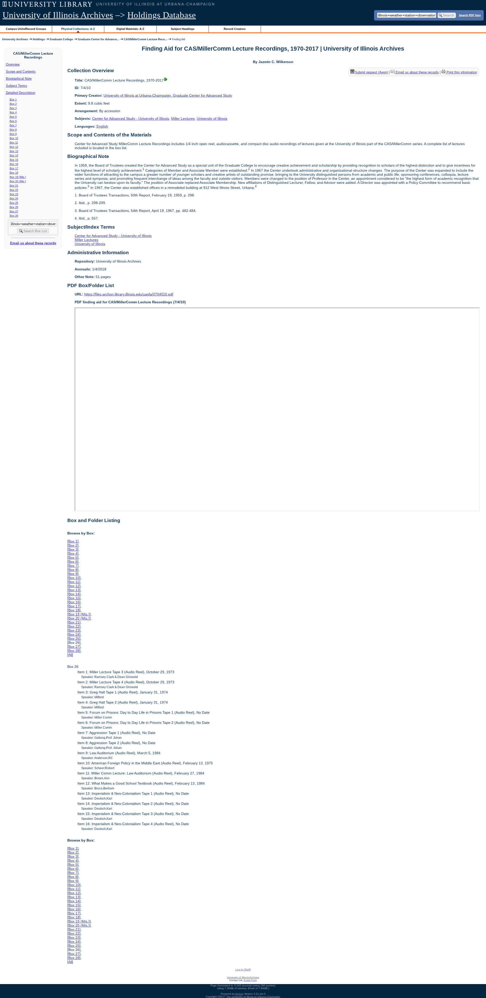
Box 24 (14, 198)
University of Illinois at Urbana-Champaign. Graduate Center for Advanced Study (168, 95)
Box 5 (13, 116)
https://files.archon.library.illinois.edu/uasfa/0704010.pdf (128, 294)
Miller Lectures (183, 118)
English (102, 126)
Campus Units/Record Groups (26, 28)
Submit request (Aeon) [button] (371, 72)
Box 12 (14, 146)
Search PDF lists (470, 14)
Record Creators (235, 28)
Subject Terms (16, 86)
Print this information (461, 72)
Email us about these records (33, 243)
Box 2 (13, 103)
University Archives (15, 39)
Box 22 (14, 189)
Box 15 (14, 159)
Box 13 (14, 151)
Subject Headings (182, 28)
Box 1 (13, 99)
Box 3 (13, 108)
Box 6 (13, 121)
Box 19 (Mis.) (18, 176)
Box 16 (14, 164)
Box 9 (13, 133)
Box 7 (13, 125)
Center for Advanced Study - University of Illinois (130, 118)
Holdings (39, 39)
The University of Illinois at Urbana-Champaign (253, 996)
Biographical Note (19, 79)
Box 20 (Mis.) (18, 181)
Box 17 (14, 168)
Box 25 (14, 202)
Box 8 (13, 129)
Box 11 (14, 142)
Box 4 (13, 112)
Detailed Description (20, 93)
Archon (239, 993)
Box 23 (14, 194)
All (70, 655)
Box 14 (14, 155)
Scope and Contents (21, 71)
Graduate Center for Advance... (98, 39)
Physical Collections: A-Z (78, 28)
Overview (12, 64)
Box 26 (14, 207)
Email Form (250, 980)
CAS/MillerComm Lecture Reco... (145, 39)
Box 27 (14, 211)
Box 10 (14, 138)
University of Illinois (212, 118)
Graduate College (61, 39)
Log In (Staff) (243, 969)
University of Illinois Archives (58, 15)
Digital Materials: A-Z (130, 28)
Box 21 (14, 185)
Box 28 (14, 215)
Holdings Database (161, 15)
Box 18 (14, 172)
